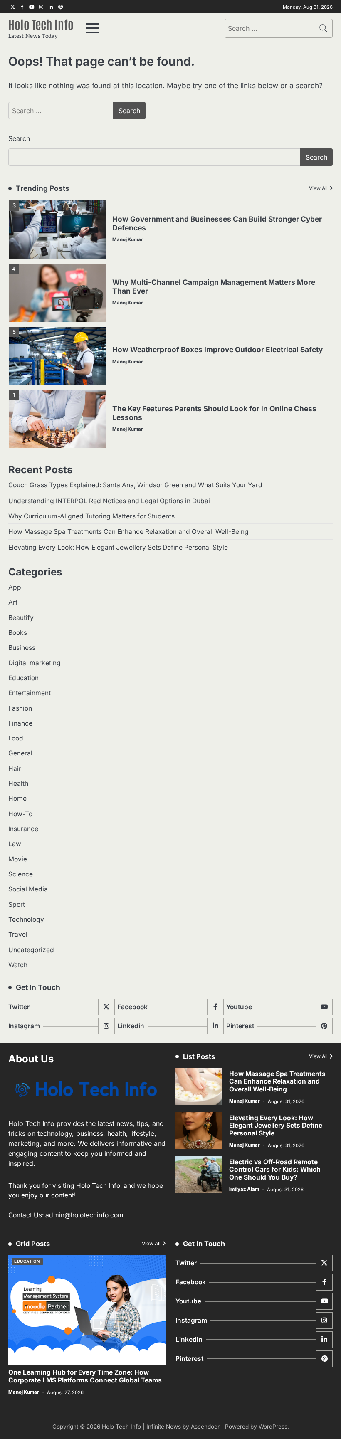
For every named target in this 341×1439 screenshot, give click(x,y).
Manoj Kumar (127, 239)
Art (12, 602)
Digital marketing (34, 663)
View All (318, 188)
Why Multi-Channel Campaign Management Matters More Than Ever (213, 286)
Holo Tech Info (41, 24)
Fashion (20, 708)
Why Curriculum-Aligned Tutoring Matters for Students (91, 516)
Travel (17, 934)
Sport (16, 904)
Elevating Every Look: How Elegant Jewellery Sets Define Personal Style (118, 547)
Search (19, 138)
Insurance (23, 829)
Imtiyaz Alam (244, 1189)
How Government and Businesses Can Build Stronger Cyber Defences (217, 223)
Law (14, 844)
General (20, 753)
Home (17, 798)
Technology (26, 919)
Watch (17, 965)
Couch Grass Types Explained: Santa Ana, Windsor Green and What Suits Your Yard (135, 485)
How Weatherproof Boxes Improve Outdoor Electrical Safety (217, 349)
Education (23, 678)
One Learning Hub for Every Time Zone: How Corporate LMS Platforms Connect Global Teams (85, 1376)
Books (17, 633)
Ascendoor (205, 1426)
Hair (14, 769)
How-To (20, 814)
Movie (17, 859)
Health (18, 783)
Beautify (21, 618)
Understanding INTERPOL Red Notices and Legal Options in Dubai (109, 501)
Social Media (28, 889)
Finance (20, 723)
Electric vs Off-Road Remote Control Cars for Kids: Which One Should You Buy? (275, 1169)
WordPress (273, 1426)
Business (21, 648)
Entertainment (29, 693)
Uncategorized (31, 950)
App (14, 587)
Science (20, 874)
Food (15, 738)
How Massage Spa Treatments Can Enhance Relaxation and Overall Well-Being (128, 532)
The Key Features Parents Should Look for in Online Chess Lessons (214, 413)
